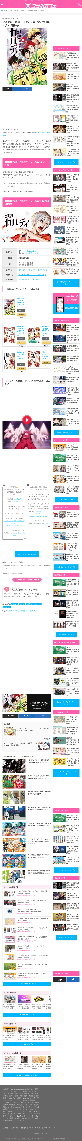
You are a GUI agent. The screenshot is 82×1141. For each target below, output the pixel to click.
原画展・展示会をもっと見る (66, 432)
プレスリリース (22, 1111)
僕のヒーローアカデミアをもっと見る (66, 703)
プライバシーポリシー (50, 1128)
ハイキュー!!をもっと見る (66, 499)
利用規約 (56, 1139)
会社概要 (5, 1128)
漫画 (17, 611)
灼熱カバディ (6, 607)
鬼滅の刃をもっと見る (66, 937)
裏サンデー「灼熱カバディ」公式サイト (32, 270)
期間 (27, 604)
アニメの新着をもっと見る (27, 1015)
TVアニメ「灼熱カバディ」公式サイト (31, 275)
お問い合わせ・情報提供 (19, 1128)
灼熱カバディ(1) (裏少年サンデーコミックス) (20, 356)
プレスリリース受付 (35, 1128)
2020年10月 (14, 604)
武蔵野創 (11, 611)
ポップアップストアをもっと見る (66, 283)
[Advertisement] (27, 109)
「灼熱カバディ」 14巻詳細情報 (29, 279)
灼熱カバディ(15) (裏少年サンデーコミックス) (20, 303)
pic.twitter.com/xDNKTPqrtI (38, 516)
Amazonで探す (21, 315)
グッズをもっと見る (27, 1044)
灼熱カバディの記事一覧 (27, 554)
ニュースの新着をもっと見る (27, 983)
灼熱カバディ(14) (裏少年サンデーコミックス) (20, 331)
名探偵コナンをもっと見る (66, 567)
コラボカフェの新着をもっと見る (27, 1075)
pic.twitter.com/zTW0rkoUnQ (14, 526)
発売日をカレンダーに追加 (25, 579)
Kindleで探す (21, 311)
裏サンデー (32, 611)
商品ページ (30, 251)
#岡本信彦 (17, 501)
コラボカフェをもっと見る (66, 162)
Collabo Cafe (41, 5)
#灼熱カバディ (41, 511)
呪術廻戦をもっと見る (66, 634)
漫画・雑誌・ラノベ (36, 604)
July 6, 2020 (45, 523)
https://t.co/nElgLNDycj (11, 521)
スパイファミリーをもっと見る (66, 773)
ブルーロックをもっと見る (66, 870)
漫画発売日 (24, 611)
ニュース (22, 604)
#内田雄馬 (17, 499)
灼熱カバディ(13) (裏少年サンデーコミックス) (45, 331)
